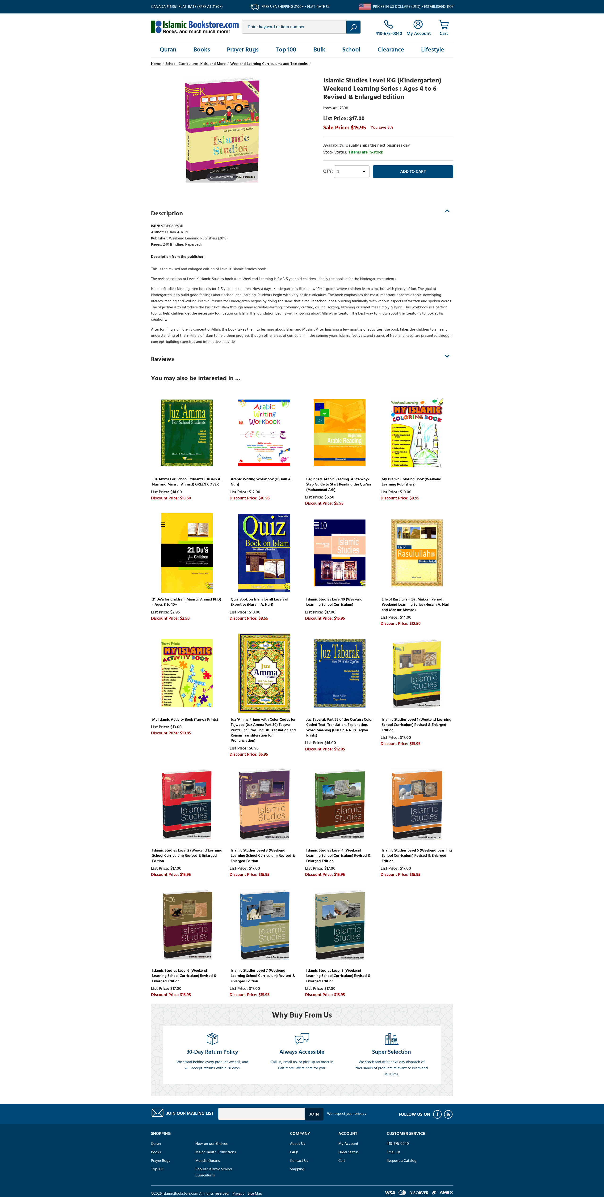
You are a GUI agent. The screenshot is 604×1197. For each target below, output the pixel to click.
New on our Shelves (211, 1144)
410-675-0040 (398, 1144)
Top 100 (286, 50)
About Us (297, 1144)
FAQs (294, 1152)
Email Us (393, 1152)
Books (201, 50)
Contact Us (299, 1161)
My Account (348, 1144)
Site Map (255, 1193)
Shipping (297, 1169)
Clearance (391, 50)
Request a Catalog (401, 1161)
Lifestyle (432, 50)
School (351, 50)
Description (167, 213)
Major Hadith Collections (215, 1152)
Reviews (162, 359)
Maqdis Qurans (207, 1161)
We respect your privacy (346, 1114)
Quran (168, 50)
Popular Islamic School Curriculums (213, 1172)
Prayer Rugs (243, 50)
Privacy (238, 1193)
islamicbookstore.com (195, 27)
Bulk (319, 50)
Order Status (348, 1152)
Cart (341, 1161)
